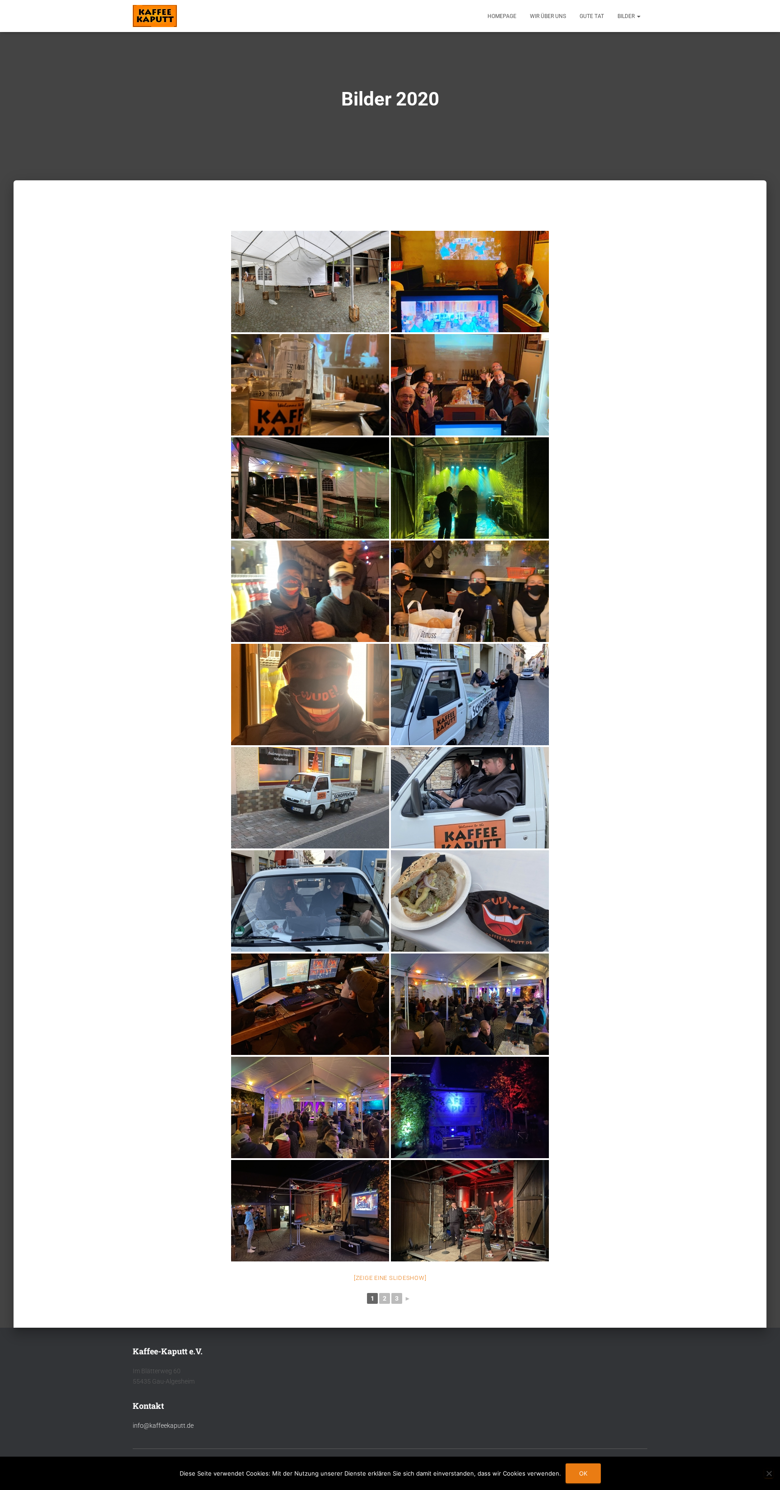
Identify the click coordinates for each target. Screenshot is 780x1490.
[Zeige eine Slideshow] (390, 1278)
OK (583, 1473)
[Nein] (768, 1473)
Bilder (627, 16)
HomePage (502, 16)
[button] (638, 16)
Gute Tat (592, 16)
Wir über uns (548, 16)
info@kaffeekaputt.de (163, 1425)
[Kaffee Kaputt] (155, 16)
